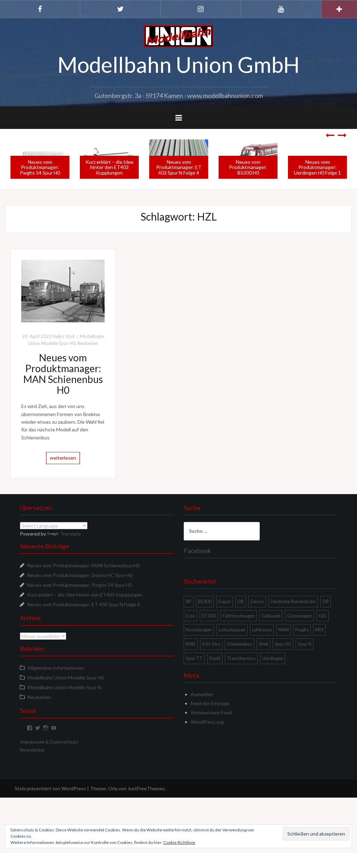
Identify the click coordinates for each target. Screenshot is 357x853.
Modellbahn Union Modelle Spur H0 (66, 678)
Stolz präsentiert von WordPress (50, 788)
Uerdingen (272, 658)
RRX (319, 629)
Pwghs (302, 629)
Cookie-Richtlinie (179, 842)
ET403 (209, 615)
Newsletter (32, 750)
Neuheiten (87, 343)
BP (188, 601)
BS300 (205, 601)
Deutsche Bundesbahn (293, 601)
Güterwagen (299, 615)
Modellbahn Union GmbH (178, 64)
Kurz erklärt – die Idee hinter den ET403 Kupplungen (109, 167)
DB (240, 601)
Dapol (224, 601)
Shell (263, 644)
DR (325, 601)
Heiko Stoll (64, 336)
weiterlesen (63, 458)
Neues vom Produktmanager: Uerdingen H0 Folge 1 (317, 167)
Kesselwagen (199, 629)
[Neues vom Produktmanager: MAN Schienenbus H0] (63, 290)
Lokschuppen (232, 629)
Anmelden (202, 694)
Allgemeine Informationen (56, 668)
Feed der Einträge (210, 703)
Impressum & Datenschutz (49, 742)
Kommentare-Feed (211, 712)
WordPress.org (207, 722)
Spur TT (194, 658)
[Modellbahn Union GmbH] (178, 36)
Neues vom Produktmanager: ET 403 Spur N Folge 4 (179, 167)
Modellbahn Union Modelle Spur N (64, 687)
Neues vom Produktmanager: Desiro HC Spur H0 (79, 575)
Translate (70, 534)
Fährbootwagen (238, 615)
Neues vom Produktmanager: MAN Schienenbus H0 (63, 373)
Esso (190, 615)
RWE (191, 644)
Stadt (214, 658)
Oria (112, 788)
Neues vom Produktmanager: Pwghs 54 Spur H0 (40, 167)
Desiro (257, 601)
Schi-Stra (211, 644)
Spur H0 (283, 644)
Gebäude (270, 615)
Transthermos (241, 658)
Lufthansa (262, 629)
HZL (323, 615)
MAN (283, 629)
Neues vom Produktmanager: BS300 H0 (248, 167)
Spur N (304, 644)
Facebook (197, 550)
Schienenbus (239, 644)
